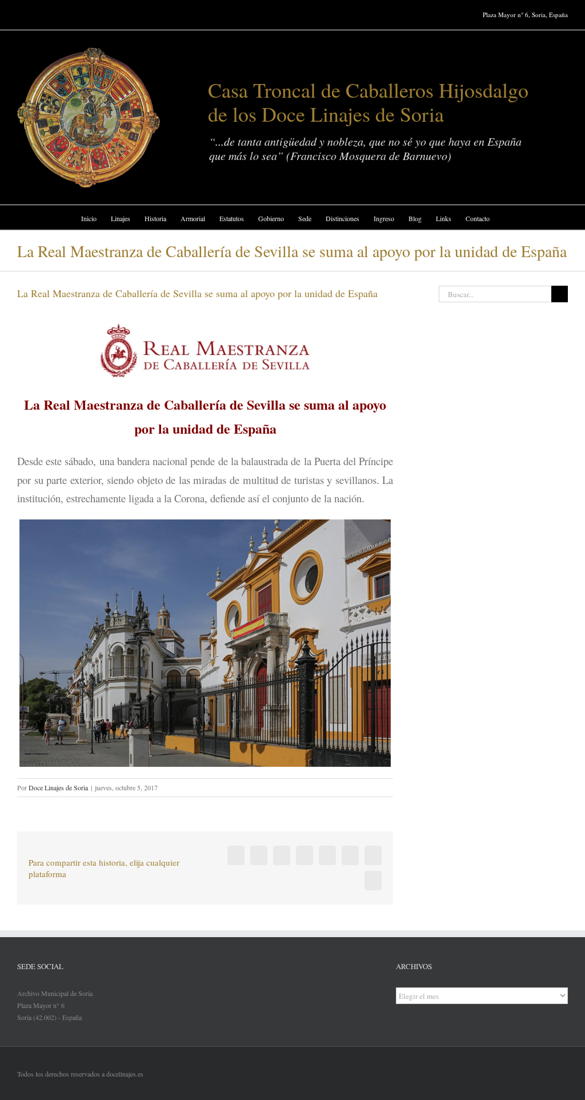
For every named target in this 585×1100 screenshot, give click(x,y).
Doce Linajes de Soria (58, 787)
